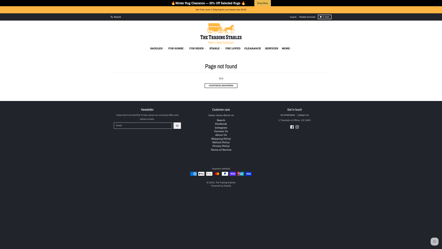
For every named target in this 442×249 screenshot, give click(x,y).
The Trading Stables (226, 182)
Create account (307, 17)
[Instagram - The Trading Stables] (297, 127)
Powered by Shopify (221, 185)
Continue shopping (221, 85)
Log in (293, 17)
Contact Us (303, 115)
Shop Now (262, 3)
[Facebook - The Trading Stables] (292, 127)
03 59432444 (288, 115)
